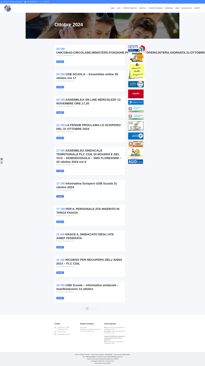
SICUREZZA (134, 158)
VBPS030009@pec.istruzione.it (94, 356)
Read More (60, 61)
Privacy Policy (110, 361)
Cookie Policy (101, 361)
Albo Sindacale (70, 55)
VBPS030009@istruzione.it (114, 356)
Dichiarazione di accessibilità (102, 363)
